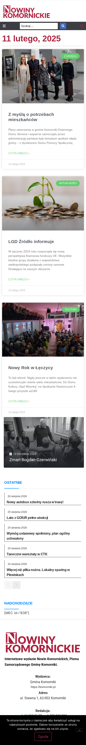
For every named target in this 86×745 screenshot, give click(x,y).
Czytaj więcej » (19, 153)
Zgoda (43, 736)
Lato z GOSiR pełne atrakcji (27, 518)
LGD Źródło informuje (31, 241)
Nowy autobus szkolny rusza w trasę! (35, 502)
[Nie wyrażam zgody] (79, 730)
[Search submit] (63, 26)
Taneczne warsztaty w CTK (27, 554)
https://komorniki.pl (43, 687)
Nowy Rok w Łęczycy (30, 367)
